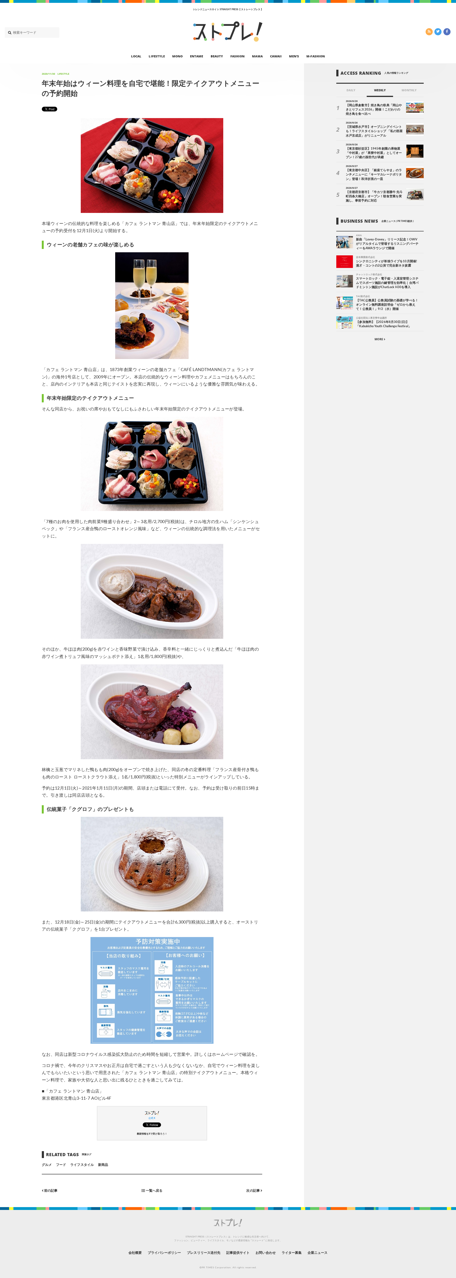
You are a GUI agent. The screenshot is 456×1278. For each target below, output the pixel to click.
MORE (379, 339)
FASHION (237, 56)
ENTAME (196, 56)
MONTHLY (409, 90)
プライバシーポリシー (164, 1253)
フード (61, 1165)
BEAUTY (217, 56)
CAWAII (276, 56)
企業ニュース (318, 1253)
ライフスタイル (82, 1165)
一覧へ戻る (153, 1191)
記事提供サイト (238, 1253)
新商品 (103, 1165)
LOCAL (136, 56)
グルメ (47, 1165)
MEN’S (294, 56)
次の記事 (253, 1191)
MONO (177, 56)
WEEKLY (380, 90)
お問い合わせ (266, 1253)
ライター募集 (292, 1253)
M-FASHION (315, 56)
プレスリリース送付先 (203, 1253)
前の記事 (50, 1191)
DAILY (351, 90)
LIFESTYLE (157, 56)
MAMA (257, 56)
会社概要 (135, 1253)
